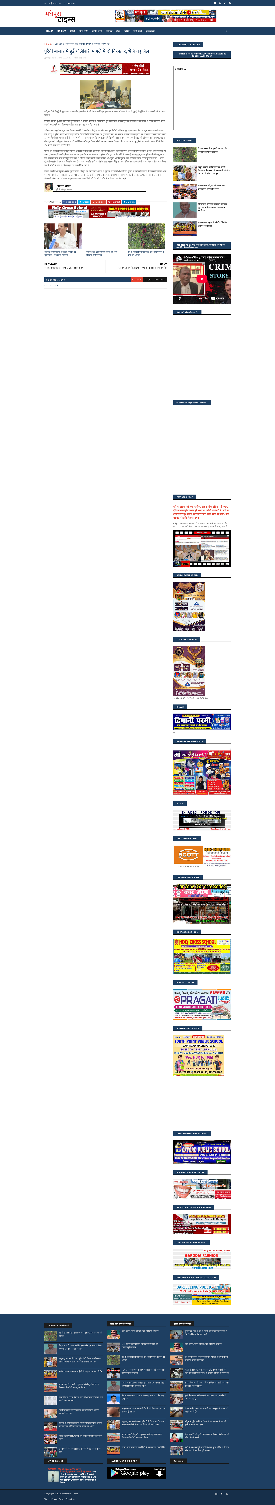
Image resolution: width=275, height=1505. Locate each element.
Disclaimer (71, 1499)
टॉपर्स (118, 31)
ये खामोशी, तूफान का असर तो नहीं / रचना (76, 1471)
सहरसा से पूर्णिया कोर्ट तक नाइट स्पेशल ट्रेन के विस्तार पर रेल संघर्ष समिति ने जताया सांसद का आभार (80, 1425)
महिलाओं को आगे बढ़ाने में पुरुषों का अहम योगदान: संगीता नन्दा (101, 253)
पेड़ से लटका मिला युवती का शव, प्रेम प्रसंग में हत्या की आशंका (146, 253)
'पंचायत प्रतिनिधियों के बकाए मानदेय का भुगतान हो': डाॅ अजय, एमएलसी (60, 253)
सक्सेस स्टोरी (97, 31)
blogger (136, 280)
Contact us (69, 3)
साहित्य (126, 31)
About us (57, 3)
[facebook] (215, 3)
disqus (148, 280)
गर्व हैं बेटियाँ (137, 31)
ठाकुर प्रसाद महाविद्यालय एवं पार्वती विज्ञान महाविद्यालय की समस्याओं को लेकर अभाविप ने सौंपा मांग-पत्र (214, 170)
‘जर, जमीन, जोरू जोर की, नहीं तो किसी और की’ (140, 1331)
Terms (47, 1499)
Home (47, 3)
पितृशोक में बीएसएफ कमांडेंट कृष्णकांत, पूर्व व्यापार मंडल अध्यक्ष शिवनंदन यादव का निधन (213, 207)
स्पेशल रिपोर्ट (83, 31)
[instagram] (230, 3)
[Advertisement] (202, 1103)
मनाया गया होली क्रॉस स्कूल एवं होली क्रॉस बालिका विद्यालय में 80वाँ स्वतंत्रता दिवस (79, 1386)
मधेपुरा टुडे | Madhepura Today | (64, 1469)
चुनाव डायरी (150, 31)
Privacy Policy (57, 1499)
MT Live (61, 31)
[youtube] (220, 3)
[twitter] (225, 3)
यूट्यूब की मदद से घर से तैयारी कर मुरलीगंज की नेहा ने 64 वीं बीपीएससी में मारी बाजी (206, 1333)
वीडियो (72, 31)
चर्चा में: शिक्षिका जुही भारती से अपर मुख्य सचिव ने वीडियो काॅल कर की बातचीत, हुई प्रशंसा (207, 1449)
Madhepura (58, 44)
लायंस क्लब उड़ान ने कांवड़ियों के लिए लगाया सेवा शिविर (80, 1371)
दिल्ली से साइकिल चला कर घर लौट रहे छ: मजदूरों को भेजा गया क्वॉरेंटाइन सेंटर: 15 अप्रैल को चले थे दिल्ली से (207, 1371)
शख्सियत (109, 31)
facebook (160, 280)
